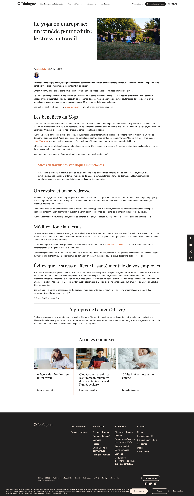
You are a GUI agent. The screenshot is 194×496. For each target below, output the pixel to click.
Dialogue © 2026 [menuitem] (44, 478)
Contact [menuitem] (141, 426)
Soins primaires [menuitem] (122, 450)
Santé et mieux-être (50, 298)
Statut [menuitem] (140, 448)
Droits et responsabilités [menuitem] (46, 480)
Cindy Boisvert (43, 69)
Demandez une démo (155, 4)
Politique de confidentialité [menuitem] (62, 478)
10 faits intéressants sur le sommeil (137, 376)
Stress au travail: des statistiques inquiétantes (71, 165)
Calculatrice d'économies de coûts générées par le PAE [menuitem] (125, 461)
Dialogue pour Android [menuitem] (147, 440)
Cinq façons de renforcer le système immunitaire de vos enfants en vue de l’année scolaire (95, 379)
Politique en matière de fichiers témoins (56, 493)
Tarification (105, 4)
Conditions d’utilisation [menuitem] (83, 478)
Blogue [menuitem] (140, 432)
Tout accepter (139, 491)
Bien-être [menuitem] (119, 454)
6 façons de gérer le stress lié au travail (53, 376)
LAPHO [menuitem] (96, 478)
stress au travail (72, 107)
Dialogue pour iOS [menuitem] (145, 436)
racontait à (114, 245)
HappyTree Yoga (41, 141)
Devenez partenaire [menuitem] (79, 432)
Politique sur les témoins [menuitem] (110, 478)
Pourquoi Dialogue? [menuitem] (101, 436)
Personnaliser (178, 491)
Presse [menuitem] (96, 444)
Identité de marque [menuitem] (101, 455)
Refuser (159, 491)
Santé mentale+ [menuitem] (122, 446)
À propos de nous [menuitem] (101, 432)
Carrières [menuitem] (97, 440)
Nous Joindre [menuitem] (143, 452)
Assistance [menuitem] (142, 444)
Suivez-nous (151, 478)
